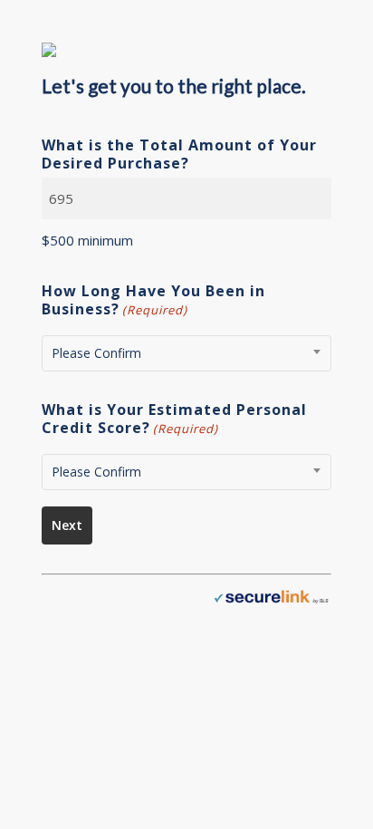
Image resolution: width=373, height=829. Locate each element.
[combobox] (186, 353)
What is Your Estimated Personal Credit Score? (174, 419)
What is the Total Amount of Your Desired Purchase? (179, 154)
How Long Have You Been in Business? (153, 300)
